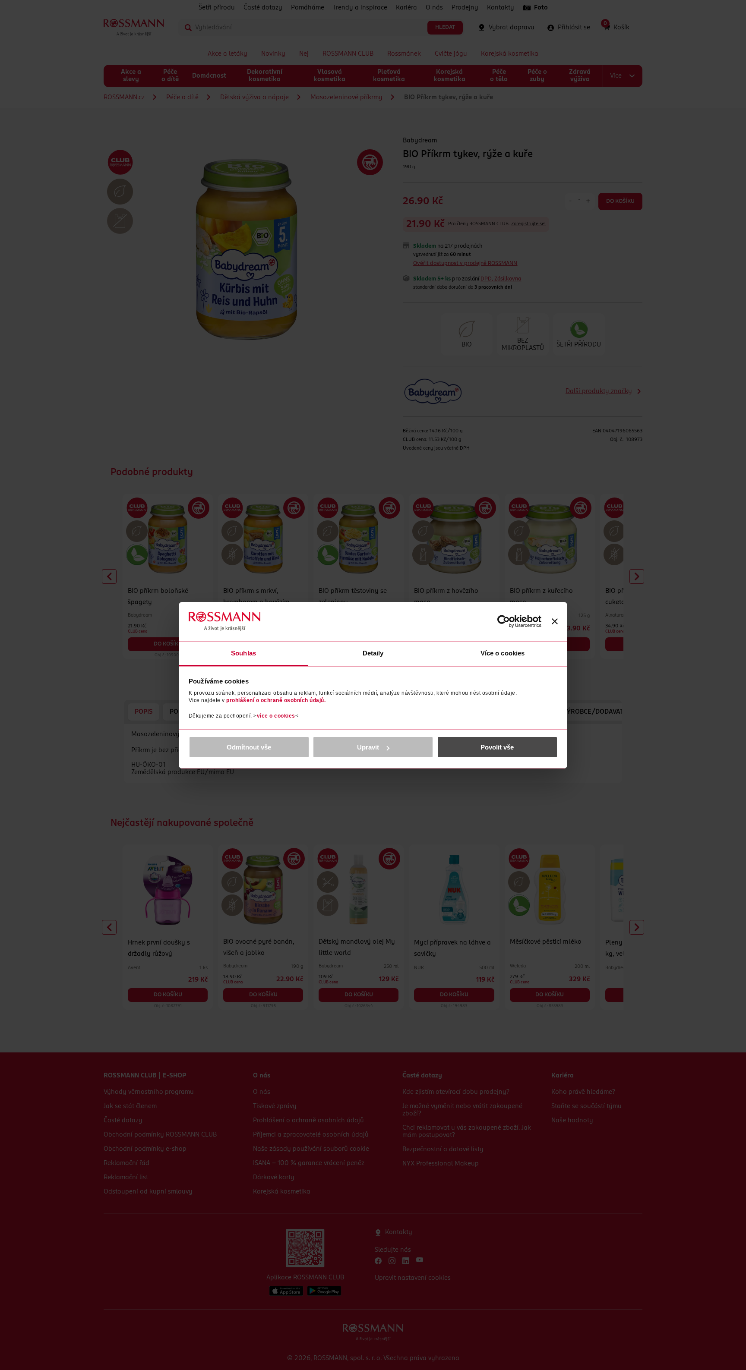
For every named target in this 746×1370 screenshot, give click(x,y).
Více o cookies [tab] (502, 653)
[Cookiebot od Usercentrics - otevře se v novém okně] (503, 621)
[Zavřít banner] (555, 621)
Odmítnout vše (249, 747)
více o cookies (276, 716)
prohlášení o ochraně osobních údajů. (276, 700)
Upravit (368, 747)
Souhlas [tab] (243, 653)
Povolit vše (497, 747)
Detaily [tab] (373, 653)
